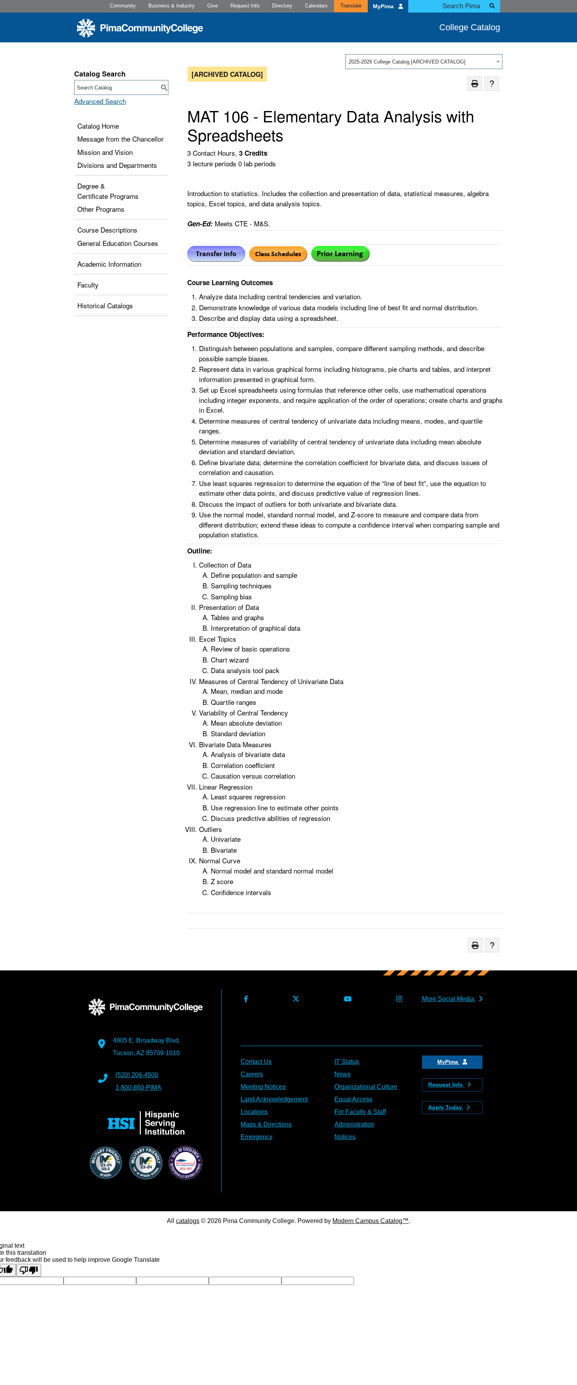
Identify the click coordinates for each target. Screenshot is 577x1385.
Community (123, 6)
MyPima (384, 6)
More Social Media (449, 999)
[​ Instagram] (397, 999)
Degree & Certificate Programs (108, 191)
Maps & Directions (266, 1124)
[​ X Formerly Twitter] (294, 999)
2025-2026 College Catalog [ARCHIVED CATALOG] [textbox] (407, 62)
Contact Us (256, 1061)
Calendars (316, 6)
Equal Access (353, 1099)
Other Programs (100, 209)
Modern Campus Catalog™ (370, 1221)
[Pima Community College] (140, 28)
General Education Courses (117, 243)
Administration (354, 1124)
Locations (254, 1111)
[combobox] (423, 61)
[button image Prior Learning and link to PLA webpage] (340, 259)
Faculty (88, 284)
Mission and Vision (105, 152)
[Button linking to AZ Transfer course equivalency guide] (216, 259)
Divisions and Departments (117, 165)
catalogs (187, 1221)
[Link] (278, 259)
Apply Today (446, 1107)
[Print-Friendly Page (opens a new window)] (474, 83)
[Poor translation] (28, 1270)
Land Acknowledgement (274, 1099)
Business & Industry (171, 6)
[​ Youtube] (346, 999)
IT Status (346, 1061)
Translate (351, 6)
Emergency (256, 1137)
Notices (345, 1137)
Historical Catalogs (105, 305)
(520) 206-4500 (136, 1075)
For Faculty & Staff (360, 1111)
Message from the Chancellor (120, 139)
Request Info (244, 6)
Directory (282, 6)
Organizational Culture (365, 1086)
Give (212, 6)
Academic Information (109, 264)
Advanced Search (100, 101)
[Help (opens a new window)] (491, 83)
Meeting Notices (263, 1086)
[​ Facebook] (244, 999)
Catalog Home (98, 126)
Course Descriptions (107, 230)
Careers (252, 1074)
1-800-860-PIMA (138, 1087)
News (342, 1074)
